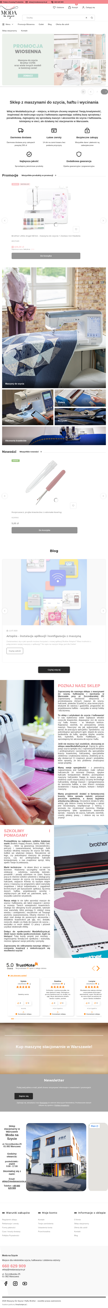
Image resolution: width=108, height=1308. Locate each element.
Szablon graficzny (14, 1304)
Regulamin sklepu (9, 1220)
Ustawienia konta (45, 1227)
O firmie (77, 1220)
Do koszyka (46, 256)
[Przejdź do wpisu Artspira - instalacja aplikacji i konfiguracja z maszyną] (54, 592)
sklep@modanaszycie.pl (38, 2)
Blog (50, 24)
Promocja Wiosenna (26, 24)
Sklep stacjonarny (9, 31)
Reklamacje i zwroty (10, 1223)
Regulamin (44, 1103)
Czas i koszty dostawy (11, 1231)
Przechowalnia (44, 1231)
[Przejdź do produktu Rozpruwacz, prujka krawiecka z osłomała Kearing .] (44, 484)
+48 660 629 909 (14, 1187)
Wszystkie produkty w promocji (37, 175)
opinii (36, 968)
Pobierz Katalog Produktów (13, 2)
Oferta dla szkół (62, 24)
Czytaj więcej (54, 670)
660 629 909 (58, 2)
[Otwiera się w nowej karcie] (5, 1283)
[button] (91, 17)
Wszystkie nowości (29, 452)
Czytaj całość (15, 651)
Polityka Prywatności (10, 1235)
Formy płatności (8, 1227)
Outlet (41, 24)
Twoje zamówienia (45, 1223)
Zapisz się (24, 1096)
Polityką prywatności (62, 1105)
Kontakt (24, 31)
